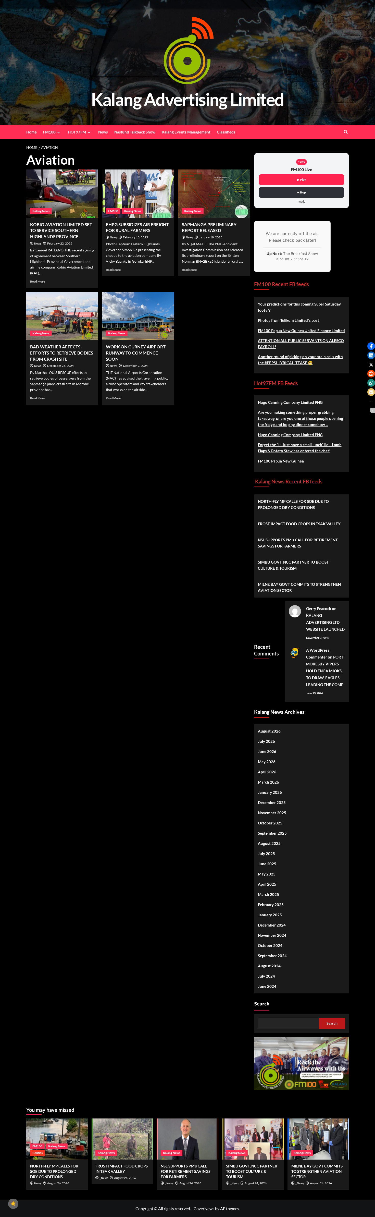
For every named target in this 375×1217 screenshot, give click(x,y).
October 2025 (270, 823)
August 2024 (269, 966)
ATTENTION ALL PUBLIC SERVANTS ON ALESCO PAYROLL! (301, 343)
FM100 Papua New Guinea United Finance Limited (301, 330)
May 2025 (267, 874)
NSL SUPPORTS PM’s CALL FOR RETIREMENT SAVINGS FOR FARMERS (298, 543)
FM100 (49, 132)
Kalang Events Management (186, 132)
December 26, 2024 (60, 366)
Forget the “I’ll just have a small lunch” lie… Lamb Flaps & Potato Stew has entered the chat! (300, 447)
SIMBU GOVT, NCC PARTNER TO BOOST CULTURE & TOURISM (293, 565)
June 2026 (267, 751)
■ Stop (301, 192)
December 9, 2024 (135, 366)
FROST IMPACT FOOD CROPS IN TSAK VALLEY (299, 523)
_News (103, 1178)
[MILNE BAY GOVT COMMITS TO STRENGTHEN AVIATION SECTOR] (318, 1139)
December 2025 (272, 802)
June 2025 (267, 863)
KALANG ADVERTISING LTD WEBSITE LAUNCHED (325, 622)
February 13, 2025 (135, 237)
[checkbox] (13, 1204)
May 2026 (267, 761)
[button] (371, 346)
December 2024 (272, 925)
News (103, 132)
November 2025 (272, 812)
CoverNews (204, 1208)
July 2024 (266, 976)
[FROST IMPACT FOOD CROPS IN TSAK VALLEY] (122, 1139)
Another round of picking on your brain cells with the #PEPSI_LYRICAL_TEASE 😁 (300, 359)
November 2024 (272, 935)
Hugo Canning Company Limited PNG (290, 402)
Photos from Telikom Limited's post (288, 320)
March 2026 (268, 782)
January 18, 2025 (210, 237)
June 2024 (267, 986)
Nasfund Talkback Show (134, 132)
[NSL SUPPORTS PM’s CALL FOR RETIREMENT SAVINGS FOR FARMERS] (187, 1139)
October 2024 (270, 945)
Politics (37, 1153)
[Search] (346, 131)
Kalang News (40, 211)
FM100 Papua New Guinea (281, 461)
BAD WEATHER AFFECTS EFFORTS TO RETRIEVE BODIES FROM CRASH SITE (61, 353)
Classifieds (226, 132)
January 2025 (270, 914)
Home (31, 132)
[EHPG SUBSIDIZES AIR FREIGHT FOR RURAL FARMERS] (138, 193)
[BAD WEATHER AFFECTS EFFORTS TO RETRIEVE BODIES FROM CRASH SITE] (62, 316)
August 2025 (269, 843)
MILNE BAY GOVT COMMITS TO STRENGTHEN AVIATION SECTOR (299, 587)
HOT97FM (77, 132)
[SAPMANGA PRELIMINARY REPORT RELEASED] (214, 193)
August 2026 (269, 731)
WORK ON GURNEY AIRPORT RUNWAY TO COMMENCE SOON (136, 353)
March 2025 (268, 894)
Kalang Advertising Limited (187, 99)
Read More (37, 281)
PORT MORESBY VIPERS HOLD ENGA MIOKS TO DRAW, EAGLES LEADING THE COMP (324, 671)
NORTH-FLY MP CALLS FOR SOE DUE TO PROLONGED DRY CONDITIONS (293, 504)
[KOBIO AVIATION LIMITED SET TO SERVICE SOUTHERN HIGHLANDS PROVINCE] (62, 193)
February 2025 (271, 904)
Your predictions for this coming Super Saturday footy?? (299, 307)
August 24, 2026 (125, 1178)
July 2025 (266, 853)
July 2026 (266, 741)
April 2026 (267, 772)
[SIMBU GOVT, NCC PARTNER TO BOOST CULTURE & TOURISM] (253, 1139)
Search (261, 1003)
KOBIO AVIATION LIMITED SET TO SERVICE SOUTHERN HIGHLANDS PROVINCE (61, 230)
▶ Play (301, 179)
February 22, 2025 (59, 243)
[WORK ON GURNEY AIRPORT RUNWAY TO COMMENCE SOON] (138, 316)
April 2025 (267, 884)
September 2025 (272, 833)
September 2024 (272, 955)
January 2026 (270, 792)
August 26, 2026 (58, 1183)
